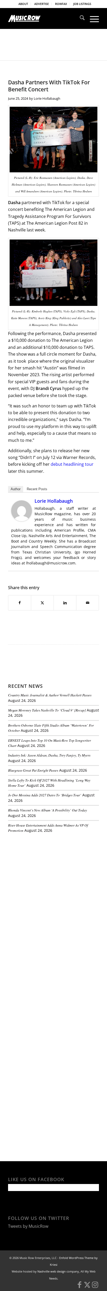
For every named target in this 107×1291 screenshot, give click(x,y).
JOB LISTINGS (82, 4)
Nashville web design (51, 1271)
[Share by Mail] (87, 602)
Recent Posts (37, 489)
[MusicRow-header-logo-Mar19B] (44, 18)
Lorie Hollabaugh (47, 98)
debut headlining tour (72, 464)
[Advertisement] (47, 872)
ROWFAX (61, 4)
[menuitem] (23, 4)
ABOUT (23, 4)
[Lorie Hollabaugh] (21, 519)
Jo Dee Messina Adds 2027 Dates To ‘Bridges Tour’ (44, 794)
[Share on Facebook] (19, 602)
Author (16, 489)
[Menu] (92, 18)
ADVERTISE (41, 4)
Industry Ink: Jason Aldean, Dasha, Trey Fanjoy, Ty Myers (49, 755)
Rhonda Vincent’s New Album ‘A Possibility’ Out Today (47, 810)
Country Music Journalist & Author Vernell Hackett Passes (49, 694)
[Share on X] (42, 602)
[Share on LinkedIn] (65, 602)
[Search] (80, 18)
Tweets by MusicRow (28, 1226)
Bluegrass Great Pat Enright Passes (33, 770)
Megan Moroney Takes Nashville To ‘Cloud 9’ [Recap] (47, 710)
